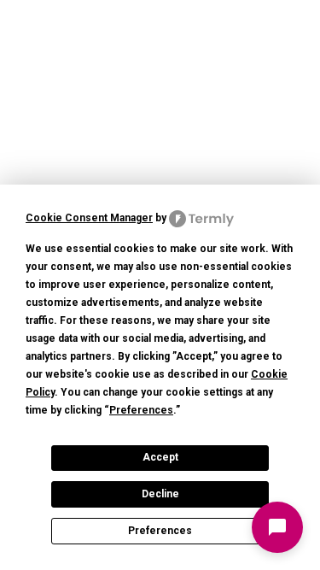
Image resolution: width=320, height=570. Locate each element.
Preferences (160, 531)
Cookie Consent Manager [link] (89, 218)
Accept (160, 457)
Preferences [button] (141, 410)
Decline (160, 494)
